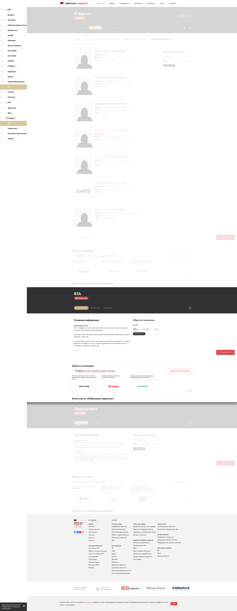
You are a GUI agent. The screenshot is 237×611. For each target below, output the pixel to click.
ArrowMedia (12, 51)
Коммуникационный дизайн (121, 573)
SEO (88, 39)
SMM (113, 551)
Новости (91, 537)
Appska (10, 77)
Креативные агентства (119, 567)
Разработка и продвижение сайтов (144, 532)
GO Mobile (11, 20)
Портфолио (95, 27)
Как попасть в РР (94, 548)
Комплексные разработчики (142, 554)
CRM (134, 548)
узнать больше (169, 65)
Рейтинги (92, 526)
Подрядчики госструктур (165, 537)
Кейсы (106, 27)
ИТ (158, 550)
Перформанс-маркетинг (119, 526)
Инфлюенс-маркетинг (84, 44)
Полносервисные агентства (166, 526)
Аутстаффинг (137, 559)
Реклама (91, 567)
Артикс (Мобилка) (14, 45)
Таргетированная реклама (163, 39)
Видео (114, 554)
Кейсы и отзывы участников (98, 551)
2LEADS (11, 35)
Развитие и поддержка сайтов (143, 529)
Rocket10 (11, 15)
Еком (159, 553)
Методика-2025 (94, 565)
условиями (89, 602)
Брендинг (115, 559)
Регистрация (93, 559)
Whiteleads (12, 40)
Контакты (117, 27)
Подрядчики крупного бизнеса (167, 540)
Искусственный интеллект (141, 551)
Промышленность (163, 556)
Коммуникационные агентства (121, 570)
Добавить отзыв (184, 16)
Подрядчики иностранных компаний (169, 542)
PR (112, 548)
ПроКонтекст (13, 30)
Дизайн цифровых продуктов (142, 556)
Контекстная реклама (107, 39)
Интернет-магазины (139, 535)
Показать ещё (86, 237)
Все (77, 39)
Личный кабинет (94, 562)
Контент (114, 556)
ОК (174, 603)
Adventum (11, 97)
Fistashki (11, 92)
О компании (81, 27)
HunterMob (12, 56)
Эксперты (172, 3)
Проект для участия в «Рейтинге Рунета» (111, 130)
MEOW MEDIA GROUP (16, 82)
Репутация (115, 562)
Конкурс (112, 3)
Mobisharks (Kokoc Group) (17, 25)
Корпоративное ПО (139, 545)
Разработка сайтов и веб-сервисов (144, 526)
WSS (9, 113)
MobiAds (11, 61)
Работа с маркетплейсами (120, 535)
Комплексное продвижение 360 (167, 529)
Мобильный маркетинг (134, 39)
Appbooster (12, 71)
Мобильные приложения (141, 542)
